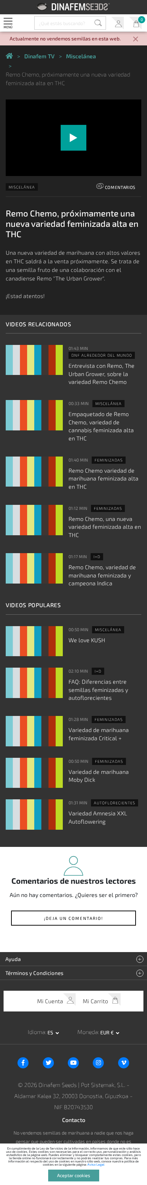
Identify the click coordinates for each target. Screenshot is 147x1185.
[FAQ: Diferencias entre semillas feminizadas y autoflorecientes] (34, 683)
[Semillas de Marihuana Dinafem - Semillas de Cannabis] (9, 56)
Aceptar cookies (73, 1175)
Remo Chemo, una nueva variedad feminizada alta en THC (105, 526)
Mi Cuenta (117, 23)
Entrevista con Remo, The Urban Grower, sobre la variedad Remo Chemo (102, 373)
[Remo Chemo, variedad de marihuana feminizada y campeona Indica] (34, 568)
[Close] (135, 39)
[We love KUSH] (34, 641)
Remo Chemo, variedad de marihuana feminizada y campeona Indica (102, 575)
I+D (96, 556)
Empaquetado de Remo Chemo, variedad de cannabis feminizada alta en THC (101, 425)
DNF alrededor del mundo (101, 355)
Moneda (87, 1031)
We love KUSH (87, 640)
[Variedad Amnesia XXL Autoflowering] (34, 814)
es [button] (50, 1032)
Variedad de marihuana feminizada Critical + (99, 733)
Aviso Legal (96, 1164)
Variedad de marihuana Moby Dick (99, 775)
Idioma (36, 1031)
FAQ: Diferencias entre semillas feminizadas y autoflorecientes (98, 689)
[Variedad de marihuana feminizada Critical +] (34, 731)
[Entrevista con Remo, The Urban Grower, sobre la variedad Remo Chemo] (34, 360)
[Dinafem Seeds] (73, 6)
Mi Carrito (135, 23)
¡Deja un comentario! (73, 918)
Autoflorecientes (114, 802)
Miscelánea (22, 187)
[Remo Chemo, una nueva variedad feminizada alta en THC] (34, 520)
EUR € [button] (107, 1032)
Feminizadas (109, 460)
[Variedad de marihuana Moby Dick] (34, 773)
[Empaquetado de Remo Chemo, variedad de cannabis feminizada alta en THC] (34, 415)
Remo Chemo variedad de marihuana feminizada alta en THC (103, 478)
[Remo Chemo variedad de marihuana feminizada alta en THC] (34, 472)
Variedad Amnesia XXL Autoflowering (98, 817)
